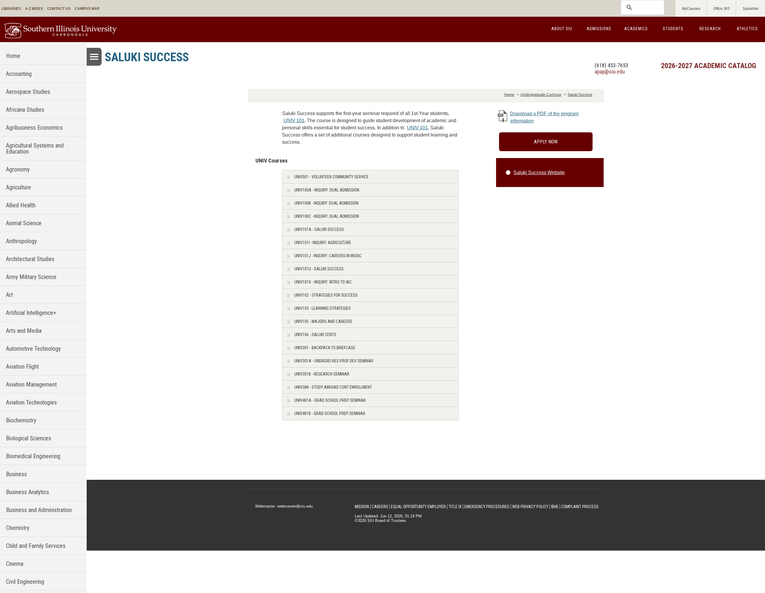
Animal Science (24, 223)
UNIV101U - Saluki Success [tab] (319, 268)
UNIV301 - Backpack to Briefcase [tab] (324, 347)
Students (673, 28)
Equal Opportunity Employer (418, 506)
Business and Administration (39, 510)
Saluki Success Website (539, 172)
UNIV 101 (294, 120)
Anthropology (21, 241)
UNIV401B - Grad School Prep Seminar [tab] (329, 413)
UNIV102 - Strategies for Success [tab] (326, 295)
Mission (362, 506)
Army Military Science (31, 277)
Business (16, 474)
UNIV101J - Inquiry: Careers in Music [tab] (328, 255)
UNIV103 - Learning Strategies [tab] (322, 308)
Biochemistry (21, 420)
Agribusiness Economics (34, 127)
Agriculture (18, 187)
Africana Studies (25, 109)
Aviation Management (31, 384)
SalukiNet (750, 9)
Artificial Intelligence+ (31, 312)
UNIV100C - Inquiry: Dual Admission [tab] (326, 216)
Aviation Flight (22, 366)
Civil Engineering (25, 581)
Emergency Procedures (487, 506)
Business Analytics (27, 492)
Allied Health (21, 205)
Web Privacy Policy (530, 506)
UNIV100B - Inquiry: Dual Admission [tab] (326, 203)
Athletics (747, 28)
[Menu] (94, 57)
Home (13, 55)
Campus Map (87, 9)
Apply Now (546, 142)
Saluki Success (579, 95)
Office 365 (721, 9)
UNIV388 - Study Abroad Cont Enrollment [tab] (333, 387)
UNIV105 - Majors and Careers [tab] (323, 321)
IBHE (555, 506)
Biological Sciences (28, 438)
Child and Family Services (35, 545)
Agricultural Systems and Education (35, 148)
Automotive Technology (33, 348)
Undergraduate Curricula (541, 95)
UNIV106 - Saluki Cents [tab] (315, 334)
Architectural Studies (30, 259)
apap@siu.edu (610, 71)
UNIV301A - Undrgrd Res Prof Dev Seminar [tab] (333, 360)
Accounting (19, 73)
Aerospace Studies (28, 91)
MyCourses (691, 9)
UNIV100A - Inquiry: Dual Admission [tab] (326, 190)
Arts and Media (24, 330)
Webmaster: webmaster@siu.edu (284, 506)
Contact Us (59, 9)
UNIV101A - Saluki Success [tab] (319, 229)
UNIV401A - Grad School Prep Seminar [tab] (330, 400)
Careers (380, 506)
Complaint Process (580, 506)
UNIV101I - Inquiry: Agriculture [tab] (322, 242)
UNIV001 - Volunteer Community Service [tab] (331, 176)
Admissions (599, 28)
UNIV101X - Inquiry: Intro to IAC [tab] (323, 282)
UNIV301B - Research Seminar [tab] (321, 374)
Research (710, 28)
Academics (636, 28)
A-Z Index (34, 9)
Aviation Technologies (31, 402)
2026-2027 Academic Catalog (708, 66)
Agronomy (18, 169)
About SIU (561, 28)
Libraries (11, 9)
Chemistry (17, 527)
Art (9, 294)
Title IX (455, 506)
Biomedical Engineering (33, 456)
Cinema (14, 563)
